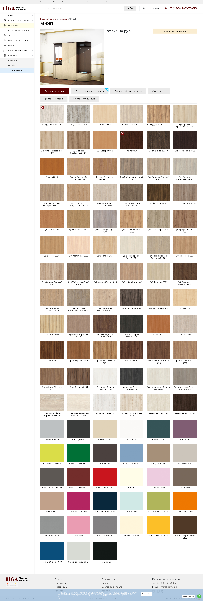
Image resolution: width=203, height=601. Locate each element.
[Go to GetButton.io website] (199, 599)
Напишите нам (150, 8)
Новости (106, 583)
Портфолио (67, 2)
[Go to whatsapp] (199, 596)
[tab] (54, 91)
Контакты (109, 2)
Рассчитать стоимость (175, 31)
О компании (45, 2)
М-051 (72, 57)
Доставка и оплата (95, 2)
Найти (130, 8)
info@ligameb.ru (169, 587)
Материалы (80, 2)
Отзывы (56, 2)
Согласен (146, 594)
